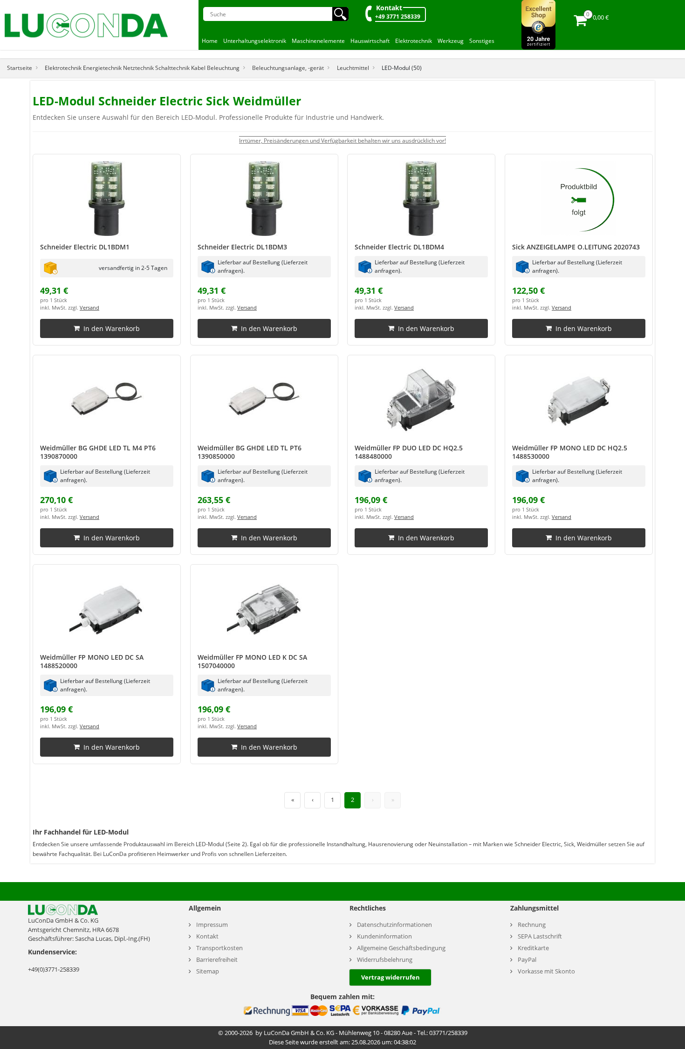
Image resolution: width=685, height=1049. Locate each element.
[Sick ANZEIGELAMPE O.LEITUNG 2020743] (578, 198)
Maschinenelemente (318, 41)
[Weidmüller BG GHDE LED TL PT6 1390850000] (264, 399)
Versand (89, 307)
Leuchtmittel (353, 67)
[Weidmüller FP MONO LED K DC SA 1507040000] (264, 609)
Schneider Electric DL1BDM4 (399, 246)
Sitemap (207, 971)
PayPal (527, 960)
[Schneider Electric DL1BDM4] (421, 198)
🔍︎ (340, 14)
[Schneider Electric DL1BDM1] (106, 198)
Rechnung (532, 925)
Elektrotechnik (413, 41)
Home (210, 41)
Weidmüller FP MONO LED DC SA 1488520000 (92, 661)
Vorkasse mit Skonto (546, 971)
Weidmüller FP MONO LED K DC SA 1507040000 (252, 661)
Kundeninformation (384, 936)
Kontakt (389, 7)
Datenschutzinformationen (394, 925)
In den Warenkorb (111, 328)
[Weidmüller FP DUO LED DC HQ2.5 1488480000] (421, 399)
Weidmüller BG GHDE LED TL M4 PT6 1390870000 (98, 452)
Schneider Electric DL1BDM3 (242, 246)
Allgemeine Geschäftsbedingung (401, 948)
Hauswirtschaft (370, 41)
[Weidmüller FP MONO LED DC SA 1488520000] (106, 609)
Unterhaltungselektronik (254, 41)
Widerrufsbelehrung (384, 960)
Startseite (19, 67)
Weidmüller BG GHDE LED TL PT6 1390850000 (249, 452)
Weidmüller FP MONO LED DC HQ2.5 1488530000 (569, 452)
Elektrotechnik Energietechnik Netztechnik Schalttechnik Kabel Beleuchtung (142, 67)
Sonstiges (481, 41)
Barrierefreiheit (217, 960)
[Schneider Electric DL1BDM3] (264, 198)
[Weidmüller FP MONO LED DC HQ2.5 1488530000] (578, 399)
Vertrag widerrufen (390, 977)
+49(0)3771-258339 (53, 969)
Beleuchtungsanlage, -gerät (288, 67)
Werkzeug (451, 41)
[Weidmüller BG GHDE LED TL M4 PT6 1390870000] (106, 399)
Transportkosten (219, 948)
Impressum (212, 925)
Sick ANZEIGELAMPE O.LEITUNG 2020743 (576, 246)
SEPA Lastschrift (540, 936)
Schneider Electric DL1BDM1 (85, 246)
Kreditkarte (533, 948)
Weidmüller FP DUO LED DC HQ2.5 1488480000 (409, 452)
